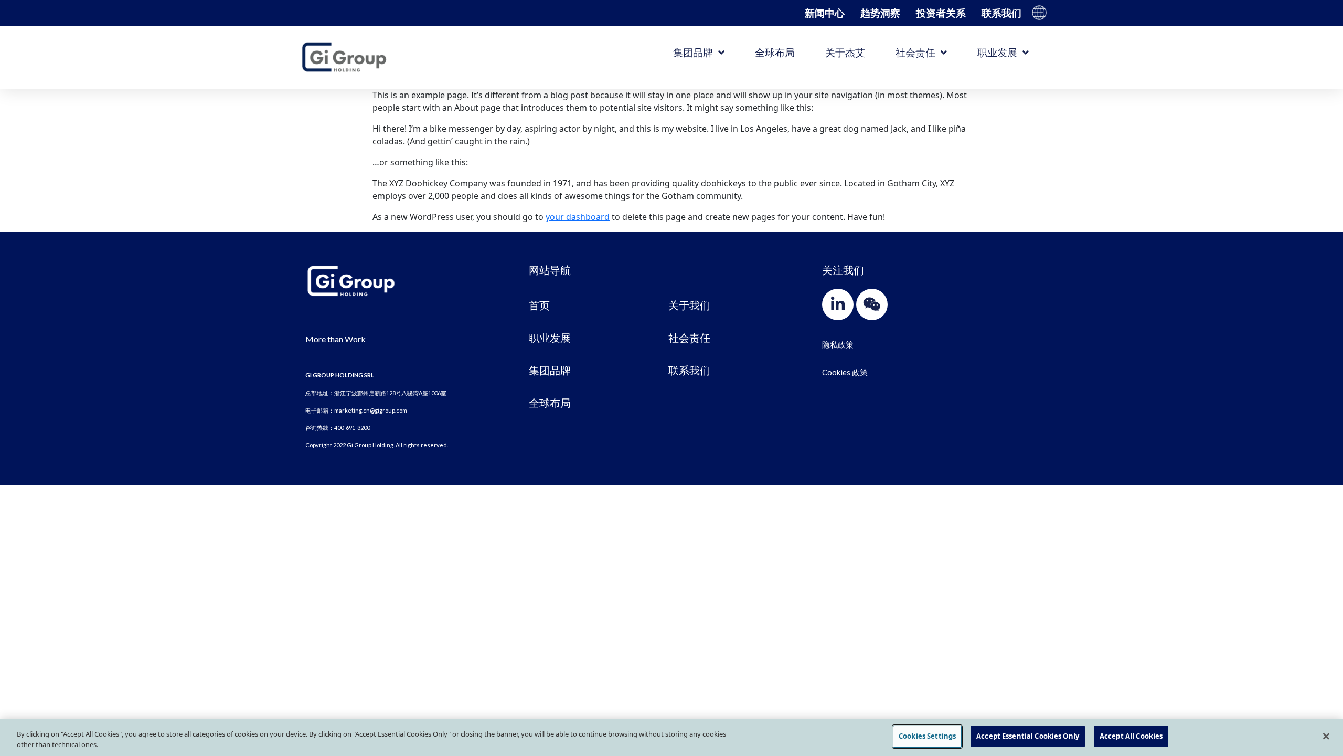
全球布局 (775, 52)
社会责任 (915, 52)
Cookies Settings (927, 736)
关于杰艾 (845, 52)
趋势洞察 (880, 13)
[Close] (1326, 736)
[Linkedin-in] (838, 304)
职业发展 (997, 52)
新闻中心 (825, 13)
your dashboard (578, 217)
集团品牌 (693, 52)
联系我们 (1001, 13)
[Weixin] (872, 304)
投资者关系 (941, 13)
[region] (671, 737)
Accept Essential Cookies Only (1027, 736)
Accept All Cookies (1131, 736)
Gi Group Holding (1039, 12)
